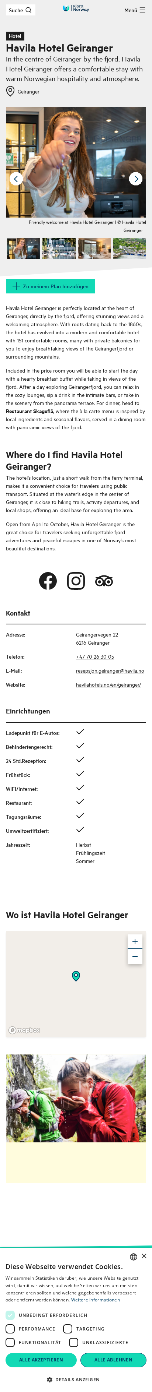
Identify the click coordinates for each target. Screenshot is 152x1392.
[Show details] (76, 976)
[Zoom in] (135, 941)
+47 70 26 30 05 (95, 656)
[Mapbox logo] (24, 1030)
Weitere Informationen (95, 1300)
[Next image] (135, 179)
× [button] (143, 1256)
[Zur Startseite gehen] (76, 8)
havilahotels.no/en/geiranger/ (108, 684)
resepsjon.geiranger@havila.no (110, 670)
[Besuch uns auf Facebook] (48, 581)
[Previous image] (16, 179)
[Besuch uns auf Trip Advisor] (104, 581)
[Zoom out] (135, 956)
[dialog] (76, 1320)
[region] (76, 984)
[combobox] (133, 1257)
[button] (76, 1379)
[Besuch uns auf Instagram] (76, 581)
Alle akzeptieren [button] (41, 1360)
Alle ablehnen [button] (113, 1360)
